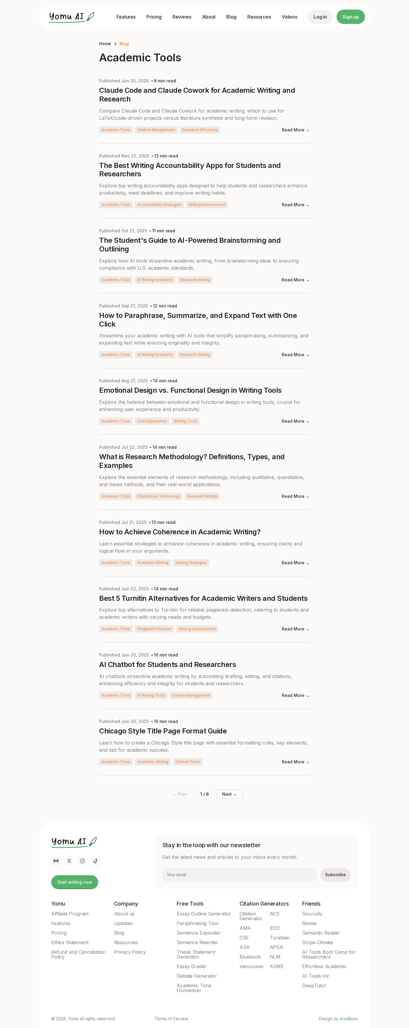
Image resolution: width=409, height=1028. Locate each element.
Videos (289, 17)
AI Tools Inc (315, 976)
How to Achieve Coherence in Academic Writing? (179, 532)
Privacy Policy (130, 952)
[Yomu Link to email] (56, 861)
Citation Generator (251, 916)
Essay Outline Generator (204, 914)
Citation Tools (187, 761)
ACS (275, 914)
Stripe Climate (317, 942)
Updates (123, 923)
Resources (259, 17)
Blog (231, 17)
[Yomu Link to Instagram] (82, 861)
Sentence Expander (199, 933)
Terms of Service (171, 1019)
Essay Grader (192, 966)
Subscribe (335, 874)
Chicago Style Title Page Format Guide (163, 731)
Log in (320, 17)
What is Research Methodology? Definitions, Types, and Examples (192, 461)
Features (126, 17)
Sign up (351, 17)
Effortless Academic (324, 966)
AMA (245, 928)
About (209, 17)
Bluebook (250, 957)
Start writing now (74, 882)
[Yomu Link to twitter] (69, 861)
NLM (275, 957)
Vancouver (252, 966)
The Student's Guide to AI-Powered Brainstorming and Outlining (190, 244)
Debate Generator (197, 976)
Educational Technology (158, 496)
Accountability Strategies (159, 204)
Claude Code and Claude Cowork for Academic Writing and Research (197, 94)
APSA (276, 947)
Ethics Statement (69, 942)
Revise (309, 923)
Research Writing (195, 280)
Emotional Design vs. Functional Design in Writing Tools (190, 390)
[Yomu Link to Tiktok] (95, 861)
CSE (244, 938)
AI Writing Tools (151, 695)
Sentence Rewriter (197, 942)
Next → (229, 794)
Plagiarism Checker (154, 629)
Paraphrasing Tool (197, 923)
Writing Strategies (191, 562)
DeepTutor (314, 985)
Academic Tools (116, 130)
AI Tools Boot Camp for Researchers (328, 954)
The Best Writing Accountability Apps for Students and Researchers (190, 169)
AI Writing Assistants (155, 280)
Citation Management (156, 130)
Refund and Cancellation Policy (78, 954)
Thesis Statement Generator (196, 954)
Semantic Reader (321, 933)
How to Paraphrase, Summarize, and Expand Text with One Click (198, 319)
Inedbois (349, 1018)
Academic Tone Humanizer (194, 987)
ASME (277, 966)
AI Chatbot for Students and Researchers (167, 664)
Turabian (280, 938)
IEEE (275, 928)
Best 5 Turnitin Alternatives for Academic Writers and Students (203, 598)
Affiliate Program (70, 914)
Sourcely (312, 914)
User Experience (152, 421)
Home (105, 43)
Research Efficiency (200, 130)
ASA (245, 947)
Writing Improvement (207, 204)
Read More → (296, 129)
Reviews (181, 17)
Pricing (154, 17)
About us (124, 914)
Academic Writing (152, 562)
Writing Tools (185, 421)
